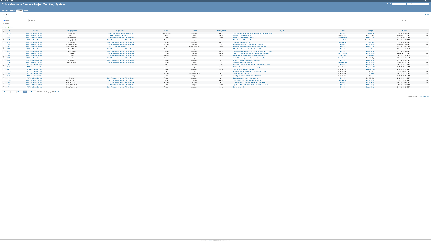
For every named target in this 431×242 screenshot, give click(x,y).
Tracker (166, 31)
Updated (404, 31)
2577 (9, 76)
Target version (120, 31)
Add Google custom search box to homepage (247, 67)
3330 (9, 42)
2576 (9, 71)
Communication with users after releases (245, 78)
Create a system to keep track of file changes (246, 60)
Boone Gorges (342, 38)
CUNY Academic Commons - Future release (120, 38)
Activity (12, 11)
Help (12, 0)
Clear (11, 27)
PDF (428, 96)
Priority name (221, 31)
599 (9, 82)
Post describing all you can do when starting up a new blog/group (253, 33)
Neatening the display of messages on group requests (249, 47)
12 (18, 92)
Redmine (210, 240)
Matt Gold (342, 33)
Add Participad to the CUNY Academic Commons (248, 44)
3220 (9, 51)
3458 (9, 40)
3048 (9, 62)
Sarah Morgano (342, 53)
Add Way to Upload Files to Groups (243, 69)
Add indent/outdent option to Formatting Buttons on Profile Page (252, 51)
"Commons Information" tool (241, 42)
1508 (9, 80)
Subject (281, 31)
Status (7, 20)
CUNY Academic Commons (34, 33)
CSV (424, 96)
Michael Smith (342, 40)
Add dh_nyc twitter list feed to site (243, 73)
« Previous (6, 92)
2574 (9, 69)
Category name (72, 31)
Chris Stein (370, 42)
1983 (9, 58)
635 (9, 85)
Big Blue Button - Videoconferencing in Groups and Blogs (250, 85)
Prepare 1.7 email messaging (242, 35)
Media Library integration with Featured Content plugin (249, 58)
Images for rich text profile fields (242, 62)
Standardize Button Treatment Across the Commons (249, 55)
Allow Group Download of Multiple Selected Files (248, 49)
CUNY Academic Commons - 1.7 (120, 35)
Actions (427, 33)
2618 (9, 64)
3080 (9, 60)
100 (58, 92)
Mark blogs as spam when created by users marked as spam (251, 64)
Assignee (371, 31)
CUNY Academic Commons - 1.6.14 (120, 47)
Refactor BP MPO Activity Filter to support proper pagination (251, 53)
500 (9, 87)
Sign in (427, 0)
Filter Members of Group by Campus (244, 40)
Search (389, 4)
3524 (9, 33)
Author (343, 31)
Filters (6, 17)
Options (7, 23)
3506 (9, 35)
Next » (33, 92)
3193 (9, 38)
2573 (9, 73)
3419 (9, 47)
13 (21, 92)
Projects (7, 0)
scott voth (371, 33)
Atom (420, 96)
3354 (9, 49)
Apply (5, 27)
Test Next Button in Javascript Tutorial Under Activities (249, 71)
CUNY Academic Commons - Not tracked (120, 33)
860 (9, 55)
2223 (9, 44)
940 (9, 78)
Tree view (426, 14)
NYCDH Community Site (34, 64)
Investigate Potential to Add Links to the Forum (247, 76)
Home (2, 0)
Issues (20, 11)
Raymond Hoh (370, 67)
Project (35, 31)
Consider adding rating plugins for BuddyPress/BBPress (250, 82)
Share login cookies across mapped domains (247, 80)
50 (55, 92)
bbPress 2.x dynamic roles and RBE (244, 38)
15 (28, 92)
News (26, 11)
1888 (9, 53)
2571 (9, 67)
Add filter (404, 20)
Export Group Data (238, 87)
